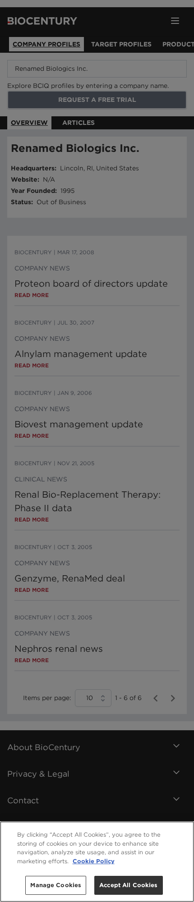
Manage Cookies (55, 885)
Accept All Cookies (128, 885)
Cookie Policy (94, 861)
